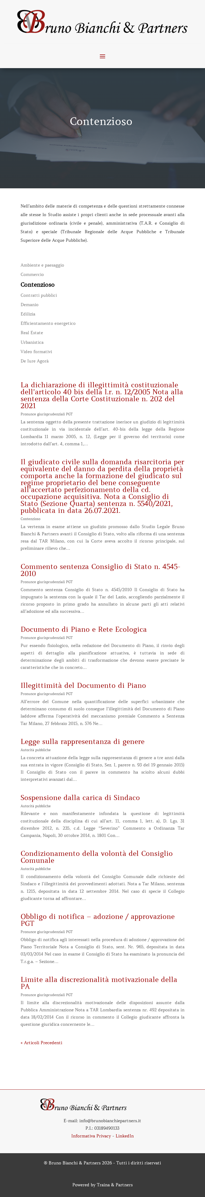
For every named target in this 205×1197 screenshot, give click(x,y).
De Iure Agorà (35, 361)
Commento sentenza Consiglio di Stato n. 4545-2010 (100, 570)
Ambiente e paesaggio (42, 265)
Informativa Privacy (91, 1135)
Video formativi (36, 351)
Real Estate (32, 332)
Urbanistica (32, 342)
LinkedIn (125, 1135)
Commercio (32, 274)
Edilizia (28, 314)
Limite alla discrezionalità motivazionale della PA (99, 983)
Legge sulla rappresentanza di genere (82, 742)
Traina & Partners (115, 1184)
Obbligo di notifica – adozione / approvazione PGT (98, 920)
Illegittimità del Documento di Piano (83, 685)
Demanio (29, 304)
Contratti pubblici (39, 295)
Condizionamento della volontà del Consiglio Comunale (97, 857)
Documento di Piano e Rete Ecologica (84, 629)
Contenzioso (38, 284)
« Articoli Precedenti (41, 1042)
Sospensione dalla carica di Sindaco (80, 798)
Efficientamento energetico (48, 323)
